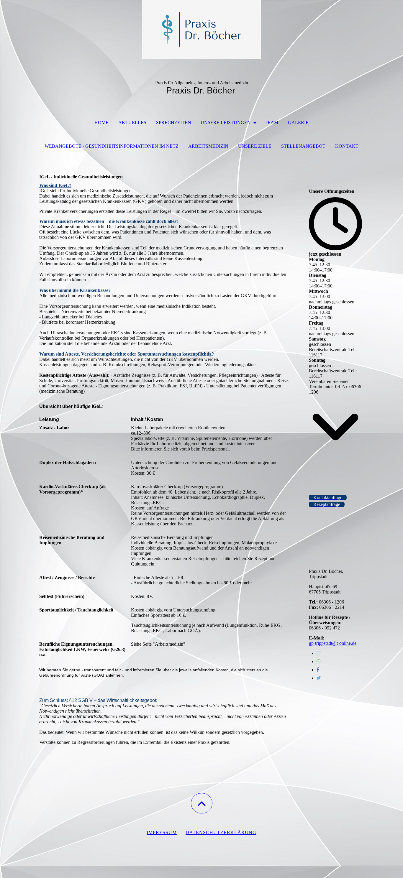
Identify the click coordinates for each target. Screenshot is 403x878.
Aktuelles (132, 122)
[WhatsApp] (319, 661)
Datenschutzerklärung (221, 832)
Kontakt (346, 146)
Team (271, 122)
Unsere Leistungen (226, 122)
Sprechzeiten (173, 122)
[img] (201, 29)
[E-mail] (319, 653)
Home (101, 122)
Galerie (298, 122)
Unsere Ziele (254, 146)
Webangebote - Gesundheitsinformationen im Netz (111, 146)
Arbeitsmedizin (208, 146)
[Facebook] (318, 669)
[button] (201, 803)
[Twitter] (319, 677)
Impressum (162, 832)
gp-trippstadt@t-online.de (332, 643)
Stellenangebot (303, 146)
